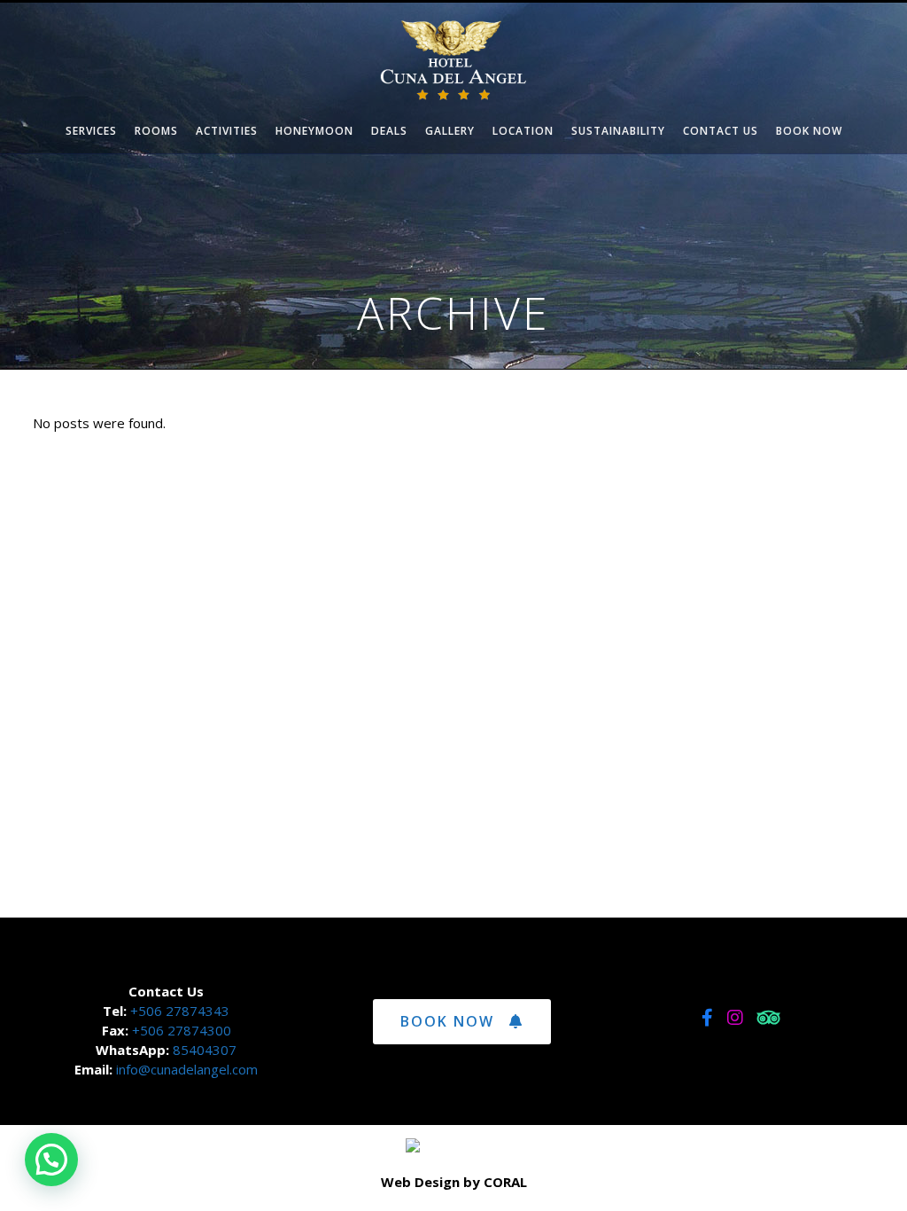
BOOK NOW (447, 1021)
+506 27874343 (178, 1011)
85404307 (204, 1050)
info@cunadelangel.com (187, 1069)
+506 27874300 (181, 1030)
